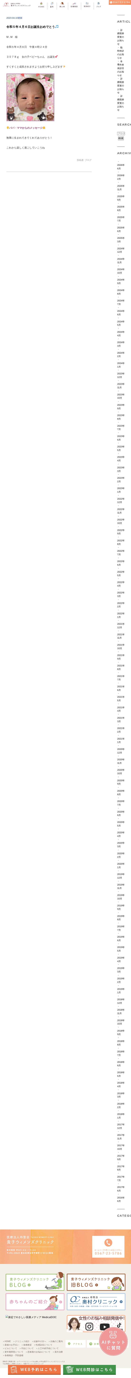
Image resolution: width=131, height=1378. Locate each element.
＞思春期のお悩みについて (37, 1352)
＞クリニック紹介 (21, 1341)
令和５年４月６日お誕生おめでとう (30, 26)
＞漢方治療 (57, 1352)
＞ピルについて (10, 1348)
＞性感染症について (43, 1345)
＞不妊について (26, 1348)
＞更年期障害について (13, 1352)
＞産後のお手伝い (11, 1345)
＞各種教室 (26, 1345)
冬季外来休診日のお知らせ (120, 68)
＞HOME (7, 1341)
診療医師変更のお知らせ (120, 37)
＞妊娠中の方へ (39, 1341)
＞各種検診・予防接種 (13, 1355)
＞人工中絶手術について (47, 1348)
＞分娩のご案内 (55, 1341)
